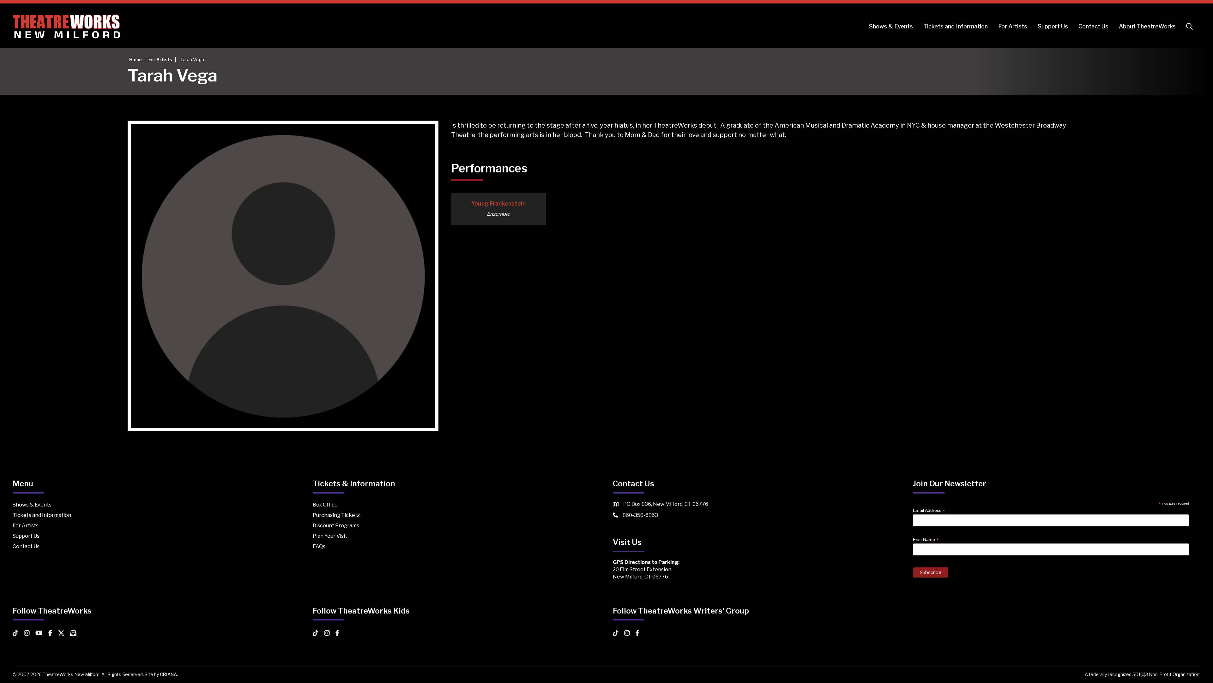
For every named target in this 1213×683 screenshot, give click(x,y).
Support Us (1053, 26)
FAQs (319, 546)
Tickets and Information (955, 26)
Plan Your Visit (330, 536)
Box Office (325, 505)
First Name (926, 539)
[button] (1190, 26)
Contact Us (1093, 26)
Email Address (929, 510)
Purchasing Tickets (336, 515)
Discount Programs (336, 526)
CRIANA (168, 674)
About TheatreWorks (1147, 26)
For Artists (1012, 26)
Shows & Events (891, 26)
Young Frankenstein (498, 203)
